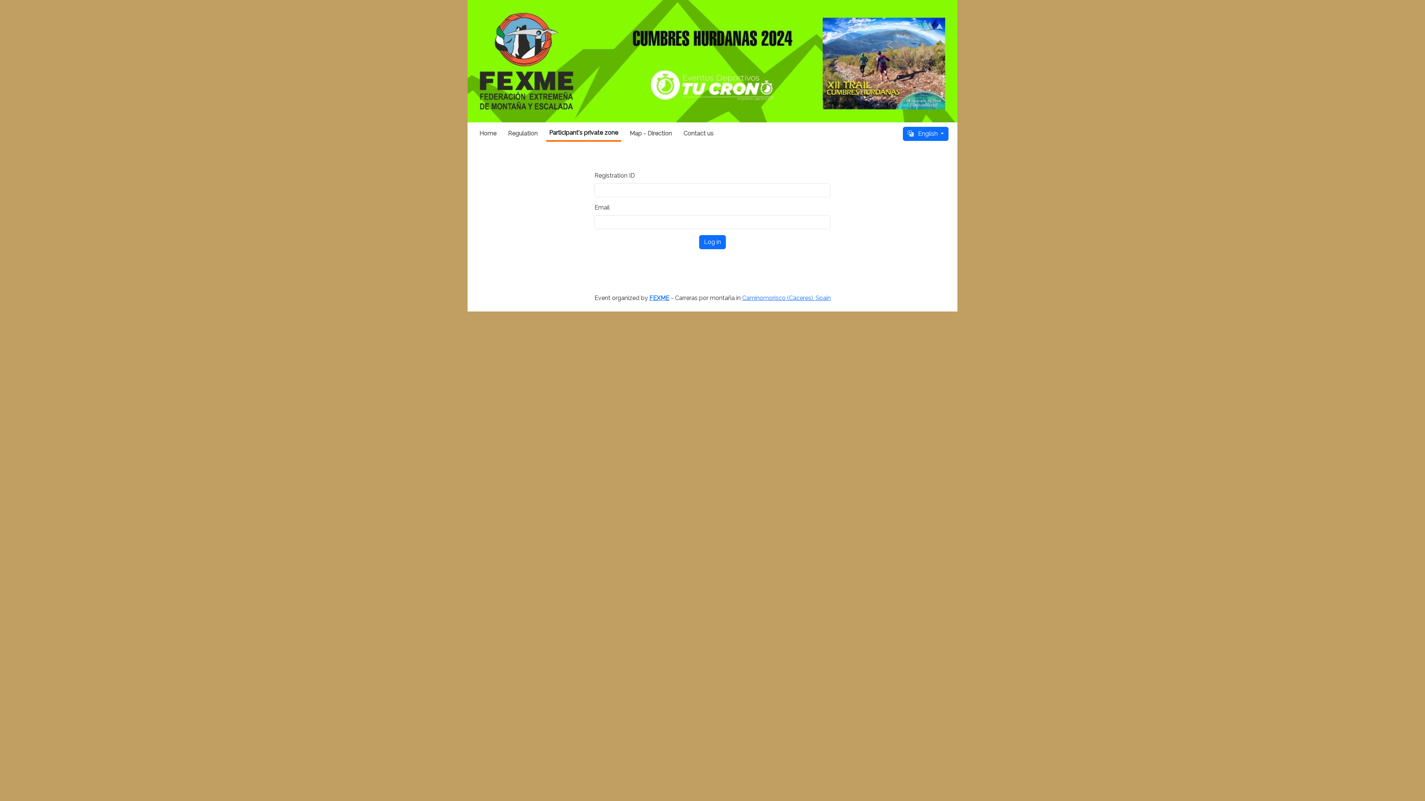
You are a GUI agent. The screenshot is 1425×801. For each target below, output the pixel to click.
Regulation (523, 133)
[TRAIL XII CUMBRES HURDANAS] (712, 61)
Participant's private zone (583, 132)
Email (602, 207)
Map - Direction (651, 133)
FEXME (659, 297)
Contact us (699, 133)
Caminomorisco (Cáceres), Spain (786, 297)
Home (488, 133)
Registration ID (614, 175)
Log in (712, 241)
